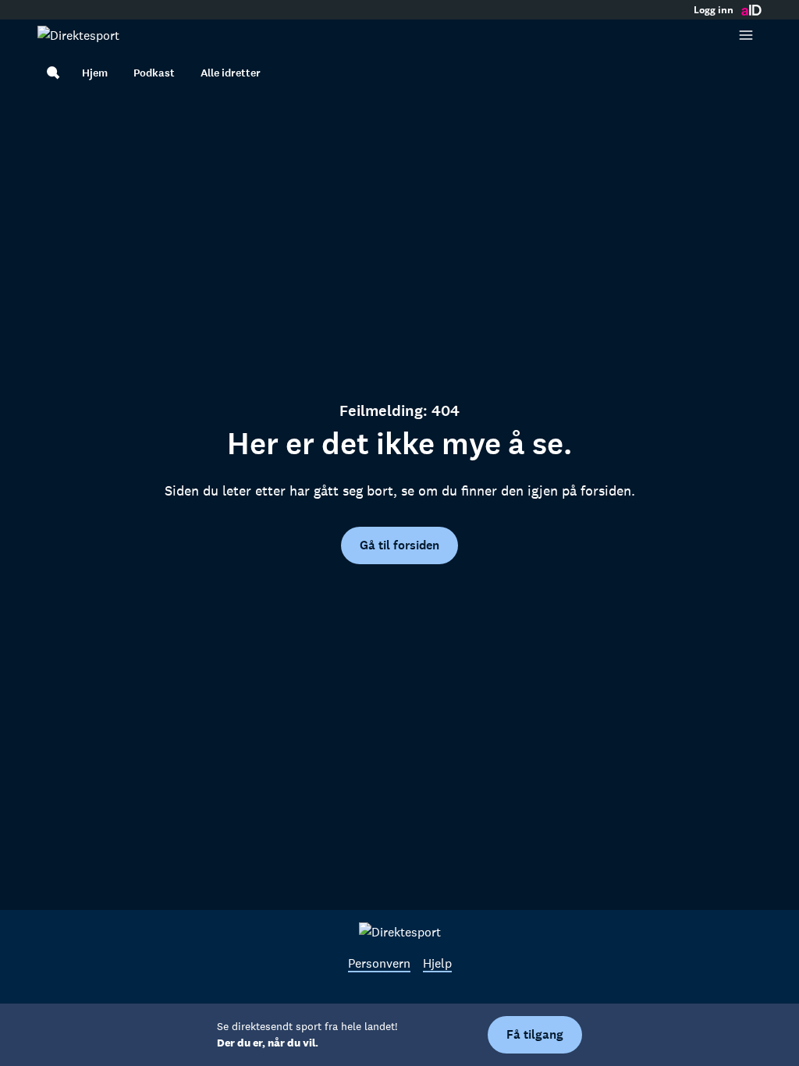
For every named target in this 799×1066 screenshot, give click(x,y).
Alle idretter (231, 73)
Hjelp (437, 963)
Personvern (379, 963)
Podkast (154, 73)
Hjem (95, 73)
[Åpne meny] (746, 35)
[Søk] (53, 72)
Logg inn (713, 10)
